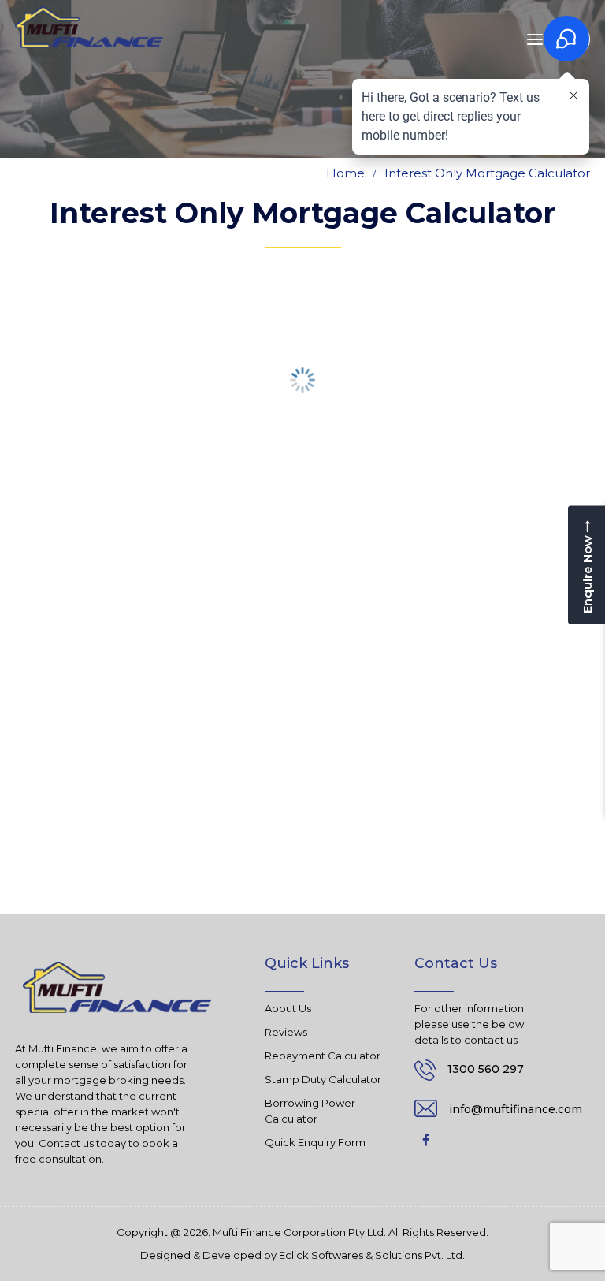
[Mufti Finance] (89, 27)
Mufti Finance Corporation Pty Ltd (298, 1232)
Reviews (286, 1032)
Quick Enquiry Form (315, 1142)
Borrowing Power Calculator (310, 1111)
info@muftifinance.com (515, 1109)
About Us (288, 1008)
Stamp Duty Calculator (323, 1079)
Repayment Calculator (322, 1055)
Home (345, 173)
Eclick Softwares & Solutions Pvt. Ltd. (372, 1255)
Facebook (426, 1140)
